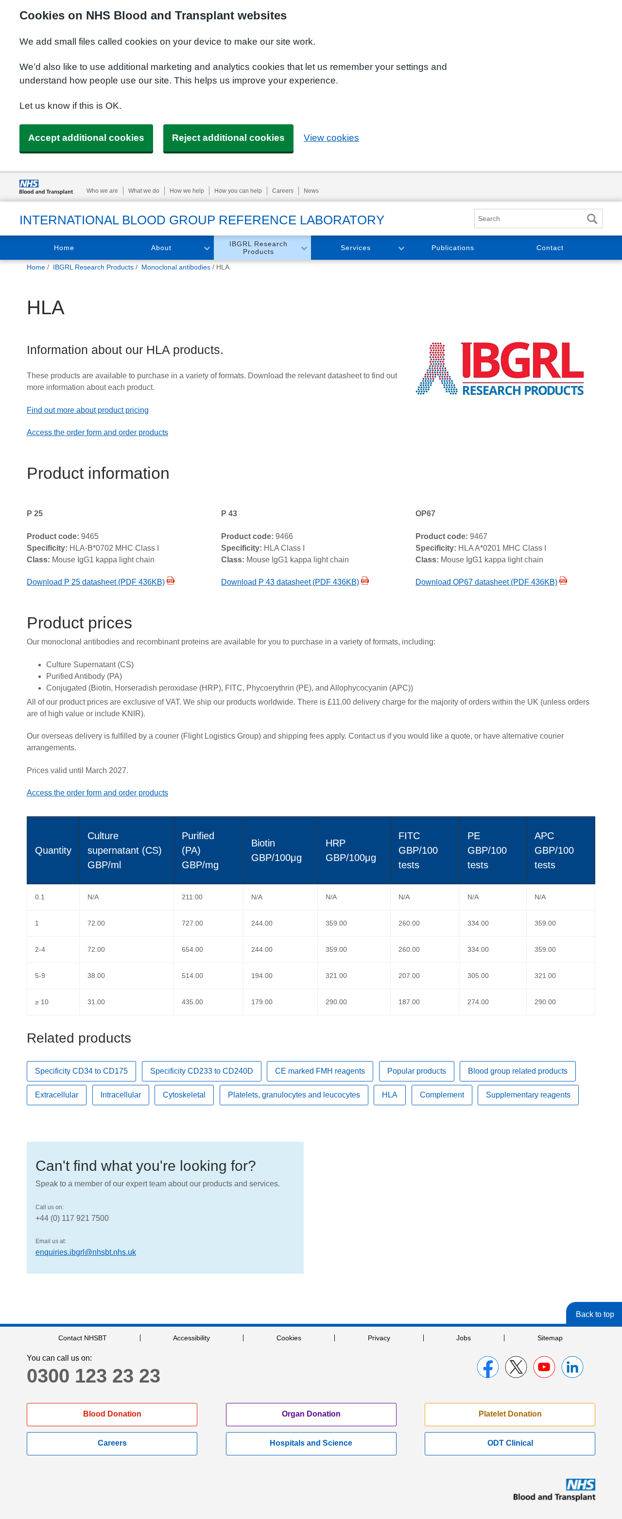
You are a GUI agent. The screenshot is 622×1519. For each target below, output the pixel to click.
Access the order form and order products (97, 432)
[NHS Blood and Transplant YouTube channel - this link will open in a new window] (544, 1367)
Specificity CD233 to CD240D (201, 1071)
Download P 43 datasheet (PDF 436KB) (290, 582)
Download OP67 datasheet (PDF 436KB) (486, 582)
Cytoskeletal (184, 1095)
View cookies (331, 138)
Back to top (595, 1314)
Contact (550, 248)
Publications (453, 248)
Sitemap (550, 1338)
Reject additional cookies (228, 138)
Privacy (379, 1338)
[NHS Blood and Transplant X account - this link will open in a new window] (516, 1367)
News (311, 190)
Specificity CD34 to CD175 (81, 1071)
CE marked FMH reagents (320, 1071)
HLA (389, 1095)
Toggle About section (206, 248)
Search (592, 218)
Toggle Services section (401, 248)
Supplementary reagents (528, 1095)
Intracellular (121, 1095)
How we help (187, 190)
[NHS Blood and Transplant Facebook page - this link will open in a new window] (488, 1367)
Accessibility (191, 1338)
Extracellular (56, 1095)
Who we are (102, 190)
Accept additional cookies (86, 138)
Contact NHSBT (82, 1338)
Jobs (463, 1338)
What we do (143, 190)
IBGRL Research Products (258, 248)
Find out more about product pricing (88, 410)
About (161, 248)
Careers (283, 190)
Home (64, 248)
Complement (442, 1095)
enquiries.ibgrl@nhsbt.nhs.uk (85, 1252)
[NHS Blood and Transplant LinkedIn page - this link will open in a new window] (572, 1367)
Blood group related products (518, 1071)
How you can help (238, 190)
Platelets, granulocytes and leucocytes (294, 1095)
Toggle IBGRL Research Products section (303, 248)
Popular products (416, 1071)
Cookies (288, 1338)
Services (356, 248)
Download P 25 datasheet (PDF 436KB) (96, 582)
